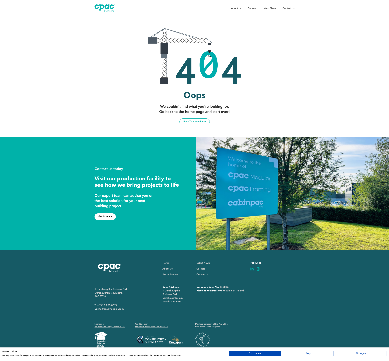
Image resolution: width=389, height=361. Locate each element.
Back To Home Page (194, 122)
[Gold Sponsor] (160, 340)
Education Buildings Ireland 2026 (110, 327)
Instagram (258, 269)
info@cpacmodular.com (110, 309)
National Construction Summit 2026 (151, 327)
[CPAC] (105, 11)
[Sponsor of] (101, 340)
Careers (252, 8)
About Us (236, 8)
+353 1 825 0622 (107, 305)
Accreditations (170, 274)
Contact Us (288, 8)
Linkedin (252, 269)
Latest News (269, 8)
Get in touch (105, 217)
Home (165, 263)
